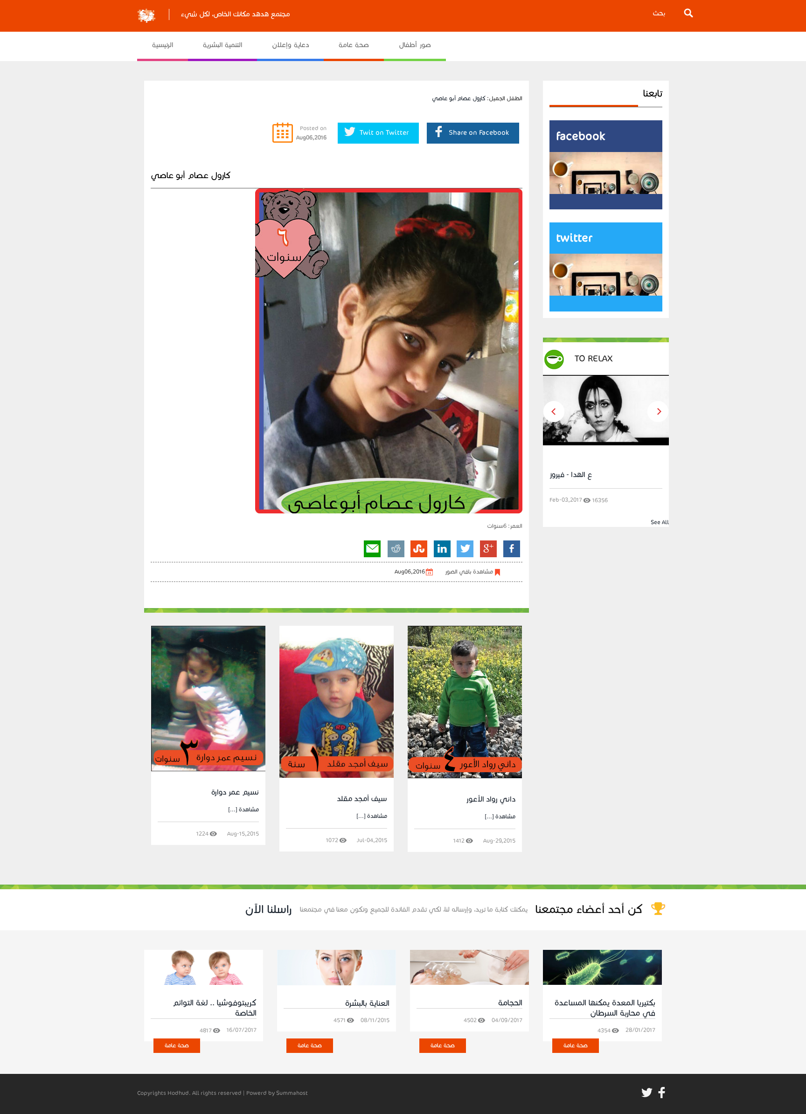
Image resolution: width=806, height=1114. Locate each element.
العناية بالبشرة (367, 1003)
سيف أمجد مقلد (362, 798)
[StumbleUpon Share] (419, 548)
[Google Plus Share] (489, 548)
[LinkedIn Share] (442, 548)
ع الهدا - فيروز (570, 474)
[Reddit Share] (396, 548)
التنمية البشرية (222, 45)
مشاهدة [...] (243, 809)
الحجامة (510, 1003)
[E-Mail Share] (372, 548)
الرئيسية (162, 45)
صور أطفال (415, 45)
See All (660, 522)
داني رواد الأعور (490, 799)
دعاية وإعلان (290, 45)
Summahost (292, 1092)
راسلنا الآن (268, 909)
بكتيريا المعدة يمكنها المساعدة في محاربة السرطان (605, 1008)
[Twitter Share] (465, 548)
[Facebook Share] (511, 548)
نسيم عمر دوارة (235, 792)
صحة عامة (354, 45)
